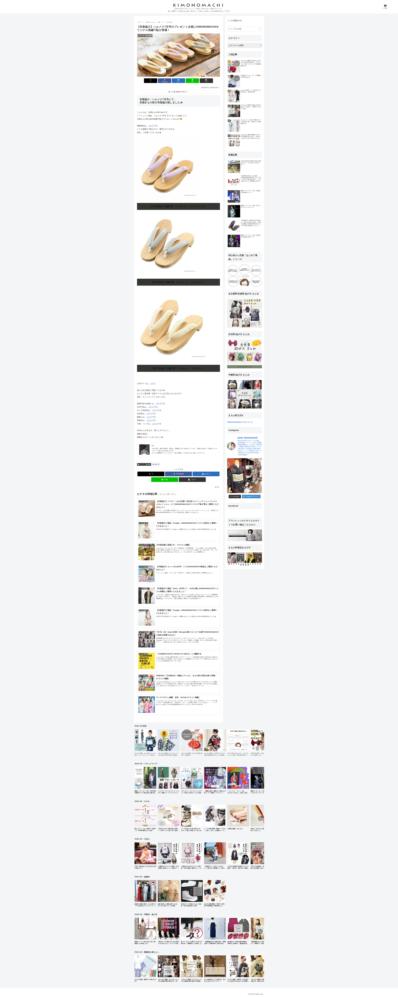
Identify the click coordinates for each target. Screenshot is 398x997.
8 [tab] (245, 564)
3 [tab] (233, 564)
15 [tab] (241, 565)
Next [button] (259, 557)
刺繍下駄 (156, 464)
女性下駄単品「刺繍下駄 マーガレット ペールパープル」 (178, 206)
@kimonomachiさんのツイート (240, 422)
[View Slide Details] (236, 557)
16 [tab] (243, 565)
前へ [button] (229, 557)
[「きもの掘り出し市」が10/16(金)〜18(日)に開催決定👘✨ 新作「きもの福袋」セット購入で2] (244, 475)
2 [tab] (231, 564)
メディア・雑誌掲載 (144, 464)
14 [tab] (260, 564)
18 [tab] (248, 565)
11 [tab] (253, 564)
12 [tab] (255, 564)
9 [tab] (248, 564)
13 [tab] (257, 564)
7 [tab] (243, 564)
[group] (145, 743)
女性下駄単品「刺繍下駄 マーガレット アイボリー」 (178, 368)
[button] (206, 80)
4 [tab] (236, 564)
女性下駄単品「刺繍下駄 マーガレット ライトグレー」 (178, 282)
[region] (244, 557)
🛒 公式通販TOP (235, 21)
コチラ (151, 126)
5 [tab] (238, 564)
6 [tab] (241, 564)
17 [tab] (245, 565)
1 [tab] (229, 564)
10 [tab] (250, 564)
